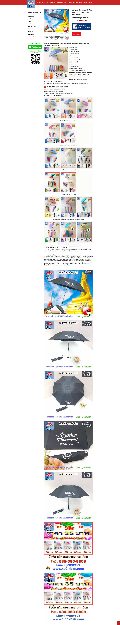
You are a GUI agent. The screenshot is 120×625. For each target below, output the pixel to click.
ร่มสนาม (65, 2)
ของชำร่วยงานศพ (83, 2)
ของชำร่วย (75, 2)
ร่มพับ (43, 2)
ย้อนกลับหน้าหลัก (76, 34)
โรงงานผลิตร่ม (59, 2)
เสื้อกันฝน (70, 2)
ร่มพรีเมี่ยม (52, 2)
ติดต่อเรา (90, 2)
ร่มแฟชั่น (47, 2)
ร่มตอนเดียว (38, 2)
